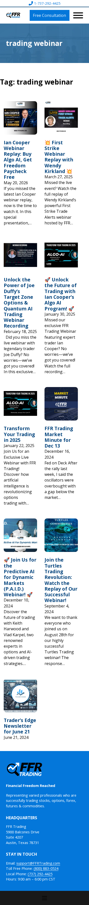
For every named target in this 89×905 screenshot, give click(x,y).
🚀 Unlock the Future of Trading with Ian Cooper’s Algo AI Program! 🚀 (60, 294)
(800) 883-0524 (46, 868)
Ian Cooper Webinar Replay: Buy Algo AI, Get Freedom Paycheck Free (18, 160)
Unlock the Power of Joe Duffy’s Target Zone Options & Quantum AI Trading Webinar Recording (19, 302)
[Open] (78, 15)
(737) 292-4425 (40, 874)
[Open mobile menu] (44, 898)
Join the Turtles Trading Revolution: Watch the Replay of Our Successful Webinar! (60, 579)
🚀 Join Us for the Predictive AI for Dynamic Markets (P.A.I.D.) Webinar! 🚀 (20, 577)
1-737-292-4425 (47, 3)
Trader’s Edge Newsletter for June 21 (20, 726)
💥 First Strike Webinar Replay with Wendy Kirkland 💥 (58, 157)
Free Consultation (49, 15)
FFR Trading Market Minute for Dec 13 (58, 437)
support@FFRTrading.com (38, 863)
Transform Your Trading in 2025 (19, 434)
